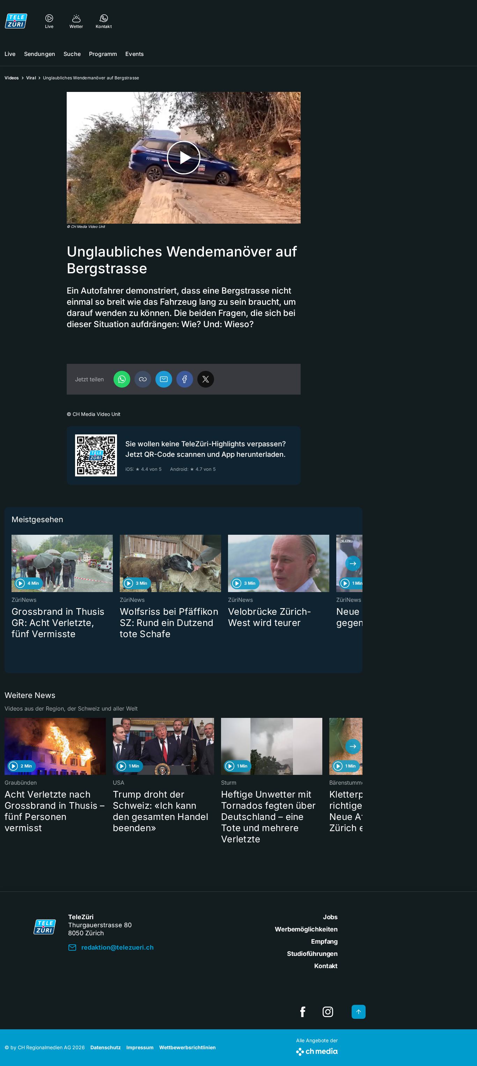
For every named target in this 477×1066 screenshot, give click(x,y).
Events (134, 53)
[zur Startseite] (16, 21)
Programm (103, 53)
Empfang (324, 941)
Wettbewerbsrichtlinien (187, 1047)
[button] (142, 379)
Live (10, 53)
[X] (205, 379)
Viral (31, 77)
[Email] (163, 379)
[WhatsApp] (121, 379)
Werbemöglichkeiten (306, 929)
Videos (12, 77)
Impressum (140, 1047)
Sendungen (39, 53)
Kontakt (326, 966)
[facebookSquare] (303, 1012)
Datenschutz (105, 1047)
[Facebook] (184, 379)
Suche (72, 53)
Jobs (330, 917)
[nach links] (14, 563)
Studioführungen (312, 953)
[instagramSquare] (328, 1012)
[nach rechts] (353, 563)
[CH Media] (317, 1050)
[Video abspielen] (184, 158)
